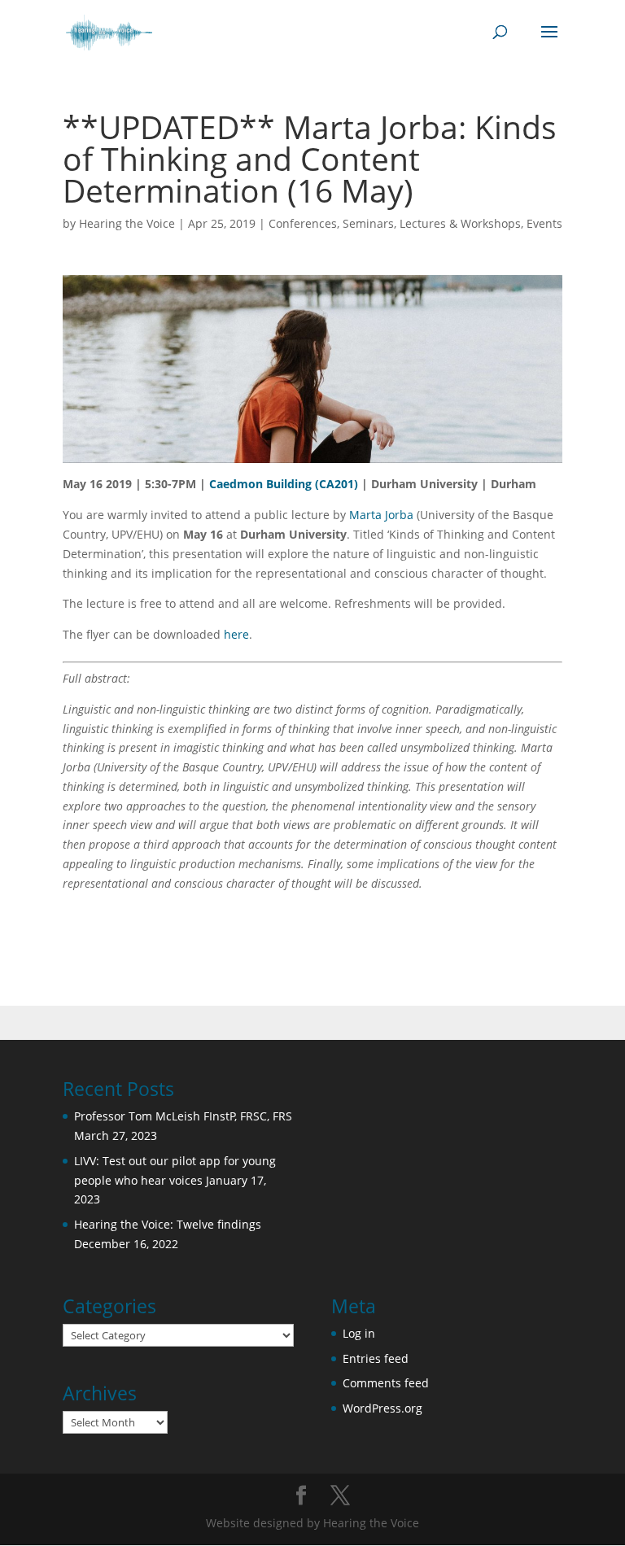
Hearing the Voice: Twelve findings (167, 1224)
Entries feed (376, 1358)
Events (544, 223)
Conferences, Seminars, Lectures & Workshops (395, 223)
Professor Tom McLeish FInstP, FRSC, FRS (183, 1116)
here (236, 634)
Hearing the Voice (127, 223)
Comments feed (386, 1383)
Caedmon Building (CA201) (283, 483)
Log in (359, 1333)
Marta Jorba (381, 514)
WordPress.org (382, 1408)
